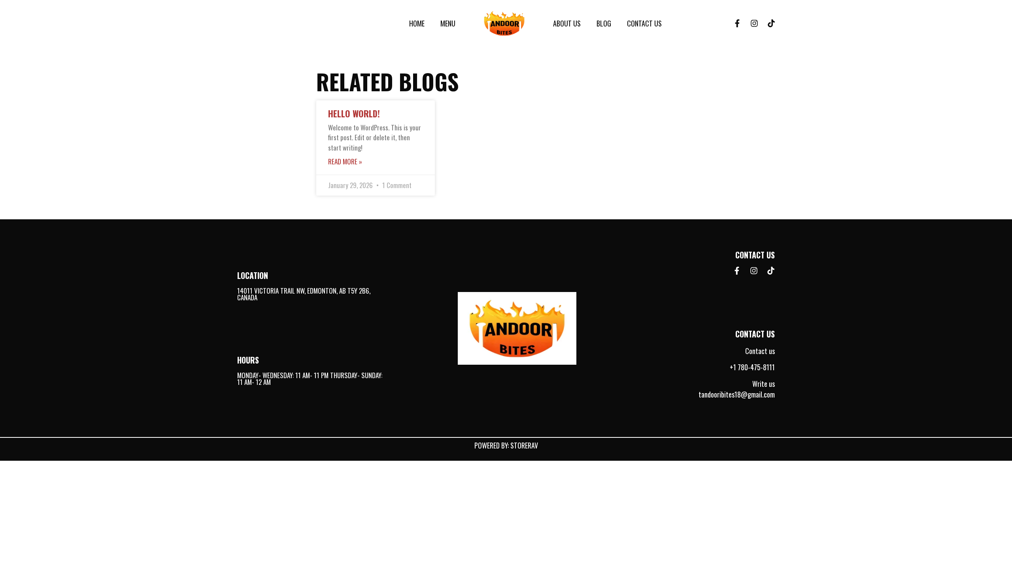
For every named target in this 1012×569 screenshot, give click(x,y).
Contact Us (644, 23)
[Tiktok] (771, 23)
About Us (567, 23)
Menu (447, 23)
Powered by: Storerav (506, 445)
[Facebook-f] (737, 23)
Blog (604, 23)
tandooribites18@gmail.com (737, 394)
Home (417, 23)
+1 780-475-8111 (752, 367)
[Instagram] (754, 23)
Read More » (345, 161)
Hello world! (354, 113)
